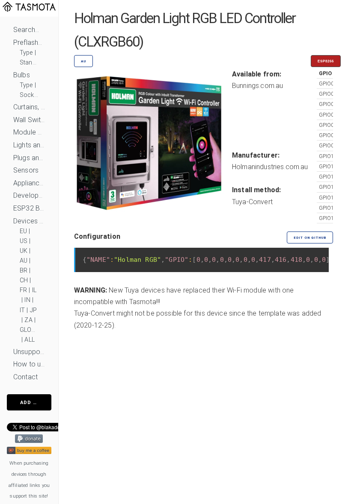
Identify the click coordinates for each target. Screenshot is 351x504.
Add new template (35, 402)
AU (23, 260)
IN (27, 300)
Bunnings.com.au (257, 86)
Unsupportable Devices (29, 352)
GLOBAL (29, 330)
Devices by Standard (29, 221)
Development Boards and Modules (29, 195)
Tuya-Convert (252, 202)
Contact (25, 377)
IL (34, 290)
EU (23, 231)
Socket (29, 95)
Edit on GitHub (310, 238)
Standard (29, 62)
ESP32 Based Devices (29, 208)
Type (26, 52)
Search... (26, 30)
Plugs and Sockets (29, 158)
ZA (28, 320)
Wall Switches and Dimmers (29, 120)
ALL (29, 339)
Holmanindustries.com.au (270, 167)
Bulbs (21, 75)
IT (22, 310)
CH (24, 280)
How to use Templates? (29, 364)
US (23, 241)
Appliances (29, 183)
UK (23, 251)
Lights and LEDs (29, 145)
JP (33, 310)
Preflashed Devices (29, 42)
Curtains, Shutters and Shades (29, 107)
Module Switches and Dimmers (29, 132)
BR (23, 270)
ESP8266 (326, 61)
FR (23, 290)
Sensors (26, 170)
